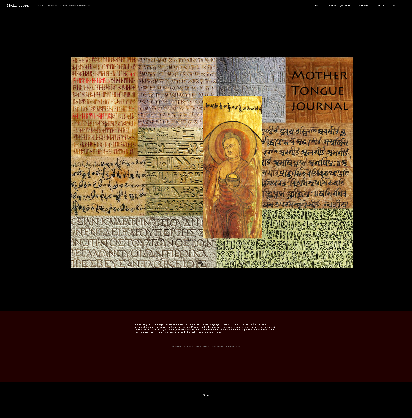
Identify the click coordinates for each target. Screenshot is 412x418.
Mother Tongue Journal (339, 5)
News (394, 5)
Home (317, 5)
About (379, 5)
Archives (363, 5)
